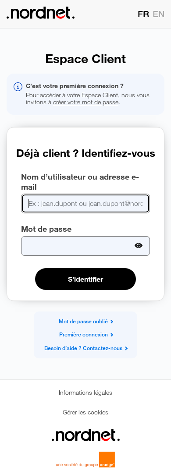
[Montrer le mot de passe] (139, 246)
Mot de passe (46, 228)
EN (158, 14)
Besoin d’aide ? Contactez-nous (83, 348)
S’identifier (85, 279)
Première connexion (83, 335)
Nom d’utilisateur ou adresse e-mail (80, 181)
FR (143, 14)
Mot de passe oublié (83, 321)
